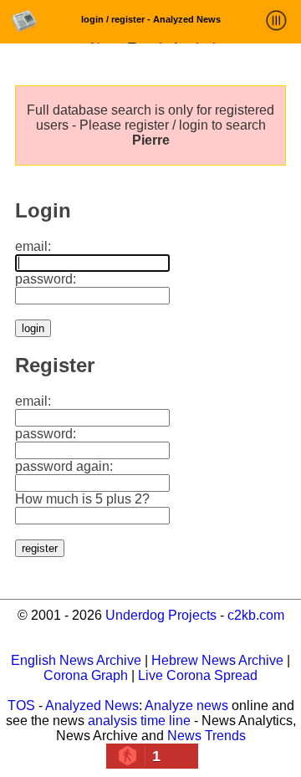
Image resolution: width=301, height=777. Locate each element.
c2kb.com (255, 615)
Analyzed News (92, 705)
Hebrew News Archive (217, 660)
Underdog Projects (161, 615)
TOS (21, 705)
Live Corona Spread (198, 675)
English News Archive (76, 660)
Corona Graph (85, 675)
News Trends (206, 735)
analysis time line (139, 720)
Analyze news (186, 705)
